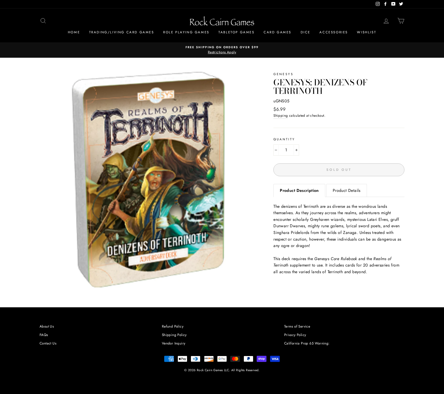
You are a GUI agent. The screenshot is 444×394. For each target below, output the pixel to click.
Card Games (277, 32)
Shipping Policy (174, 334)
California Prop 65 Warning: (307, 343)
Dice (305, 32)
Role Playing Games (186, 32)
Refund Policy (172, 326)
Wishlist (366, 32)
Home (74, 32)
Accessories (333, 32)
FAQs (44, 334)
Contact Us (48, 343)
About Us (47, 326)
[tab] (299, 190)
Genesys (283, 74)
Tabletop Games (236, 32)
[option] (222, 50)
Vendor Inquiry (174, 343)
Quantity (284, 139)
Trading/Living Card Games (121, 32)
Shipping (280, 115)
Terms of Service (297, 326)
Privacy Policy (295, 334)
